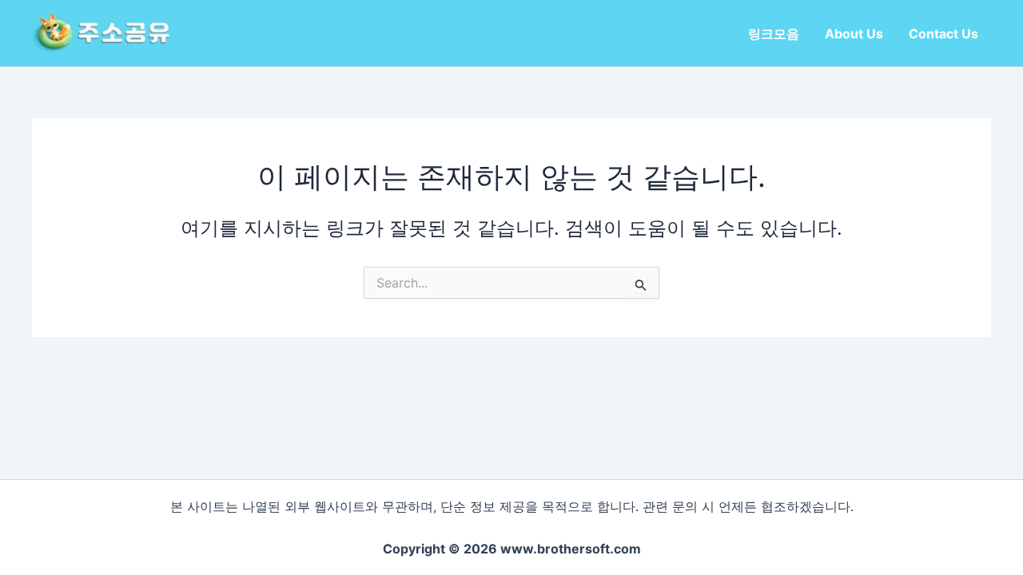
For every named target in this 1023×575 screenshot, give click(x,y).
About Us (854, 34)
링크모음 (773, 34)
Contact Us (943, 34)
